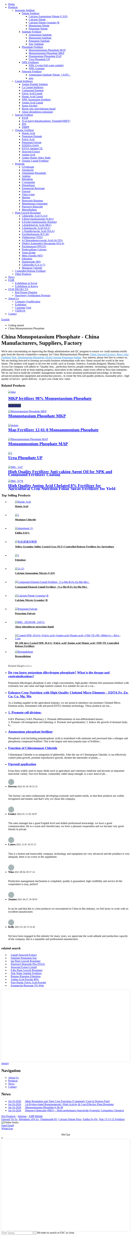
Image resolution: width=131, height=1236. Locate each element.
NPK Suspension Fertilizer (36, 99)
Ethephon (27, 258)
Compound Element (32, 90)
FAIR (11, 280)
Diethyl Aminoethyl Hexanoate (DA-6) (43, 243)
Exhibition (20, 304)
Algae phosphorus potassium (37, 111)
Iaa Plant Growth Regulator (25, 961)
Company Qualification (27, 301)
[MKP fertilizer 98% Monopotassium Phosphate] (12, 392)
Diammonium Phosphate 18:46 (34, 357)
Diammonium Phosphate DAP (45, 56)
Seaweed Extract (31, 151)
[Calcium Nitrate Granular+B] (31, 595)
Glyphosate (28, 166)
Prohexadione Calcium (34, 249)
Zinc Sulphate (36, 44)
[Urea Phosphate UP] (10, 453)
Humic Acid (28, 133)
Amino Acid (28, 154)
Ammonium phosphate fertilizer (30, 731)
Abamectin (28, 169)
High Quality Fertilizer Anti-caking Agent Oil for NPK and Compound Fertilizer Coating (60, 473)
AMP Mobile (35, 1116)
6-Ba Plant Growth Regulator (26, 970)
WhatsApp (7, 1128)
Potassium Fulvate (31, 142)
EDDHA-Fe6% (30, 145)
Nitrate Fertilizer (30, 13)
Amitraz (26, 176)
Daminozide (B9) (31, 261)
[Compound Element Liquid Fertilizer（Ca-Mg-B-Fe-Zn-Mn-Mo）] (52, 582)
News (11, 277)
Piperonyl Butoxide (32, 206)
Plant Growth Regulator (28, 212)
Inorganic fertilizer (25, 10)
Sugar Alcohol (29, 105)
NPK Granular (37, 68)
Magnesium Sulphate (40, 37)
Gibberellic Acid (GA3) (34, 215)
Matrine (26, 197)
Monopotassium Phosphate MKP (46, 53)
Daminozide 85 (48, 1119)
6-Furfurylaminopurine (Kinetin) (39, 222)
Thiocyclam (28, 194)
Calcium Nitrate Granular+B (44, 22)
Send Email (7, 1125)
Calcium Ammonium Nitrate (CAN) (48, 16)
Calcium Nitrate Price (70, 1119)
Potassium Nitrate (38, 28)
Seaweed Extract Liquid (24, 967)
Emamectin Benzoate (33, 188)
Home (11, 4)
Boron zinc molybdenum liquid (38, 108)
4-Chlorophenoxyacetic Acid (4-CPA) (42, 240)
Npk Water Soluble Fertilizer (26, 973)
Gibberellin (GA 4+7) (33, 264)
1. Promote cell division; (25, 712)
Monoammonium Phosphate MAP (47, 50)
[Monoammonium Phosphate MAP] (28, 439)
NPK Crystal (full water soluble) (46, 65)
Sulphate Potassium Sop (24, 957)
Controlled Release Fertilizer (30, 270)
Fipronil (26, 191)
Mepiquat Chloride (32, 267)
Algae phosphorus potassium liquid (34, 626)
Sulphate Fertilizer (31, 31)
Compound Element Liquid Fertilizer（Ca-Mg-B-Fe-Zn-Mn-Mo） (51, 587)
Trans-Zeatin (28, 252)
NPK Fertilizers (30, 62)
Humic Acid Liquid (32, 96)
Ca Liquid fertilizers (32, 87)
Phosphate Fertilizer (32, 47)
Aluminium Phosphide (34, 173)
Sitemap (22, 1116)
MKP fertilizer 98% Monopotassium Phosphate (50, 398)
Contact (12, 313)
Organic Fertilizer (24, 130)
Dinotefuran (28, 185)
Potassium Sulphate (39, 40)
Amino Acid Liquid (32, 102)
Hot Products (8, 1116)
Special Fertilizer (24, 114)
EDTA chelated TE (32, 148)
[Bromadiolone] (24, 651)
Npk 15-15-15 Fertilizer (111, 1119)
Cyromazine (28, 182)
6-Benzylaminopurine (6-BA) (38, 218)
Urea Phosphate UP (39, 59)
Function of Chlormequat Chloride (32, 748)
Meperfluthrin (29, 209)
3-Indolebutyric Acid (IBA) (36, 225)
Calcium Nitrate (37, 19)
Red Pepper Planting (26, 292)
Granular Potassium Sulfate (66, 357)
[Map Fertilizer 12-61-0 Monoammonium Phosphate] (13, 425)
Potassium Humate (32, 136)
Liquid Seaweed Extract (24, 954)
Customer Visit (23, 307)
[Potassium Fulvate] (26, 608)
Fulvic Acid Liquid (32, 93)
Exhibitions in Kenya (26, 286)
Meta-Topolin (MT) (32, 255)
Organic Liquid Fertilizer (35, 160)
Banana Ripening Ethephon (26, 976)
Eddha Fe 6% (90, 1119)
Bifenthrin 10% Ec (29, 1119)
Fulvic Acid (28, 139)
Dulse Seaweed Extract (102, 354)
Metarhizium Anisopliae (35, 203)
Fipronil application (22, 764)
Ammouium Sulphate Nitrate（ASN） (50, 74)
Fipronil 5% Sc (9, 1119)
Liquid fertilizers (24, 81)
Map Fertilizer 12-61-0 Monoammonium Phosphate (53, 430)
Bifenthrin (27, 179)
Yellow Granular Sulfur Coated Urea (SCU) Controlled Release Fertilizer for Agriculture (64, 546)
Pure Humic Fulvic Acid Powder (28, 982)
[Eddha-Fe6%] (24, 528)
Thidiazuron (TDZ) (32, 237)
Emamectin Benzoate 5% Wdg (27, 985)
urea (31, 78)
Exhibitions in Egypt (26, 283)
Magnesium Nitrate (39, 25)
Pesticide (20, 163)
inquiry (5, 1063)
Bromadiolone (23, 656)
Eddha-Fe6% (22, 532)
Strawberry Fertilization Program (32, 295)
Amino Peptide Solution (35, 84)
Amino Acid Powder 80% (25, 979)
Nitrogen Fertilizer (32, 71)
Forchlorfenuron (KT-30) (35, 234)
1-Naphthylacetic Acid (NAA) (38, 231)
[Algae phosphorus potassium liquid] (30, 622)
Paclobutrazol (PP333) (34, 246)
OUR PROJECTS (18, 289)
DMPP (25, 127)
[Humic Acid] (23, 501)
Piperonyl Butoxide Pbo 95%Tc (28, 964)
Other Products (23, 274)
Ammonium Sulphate (40, 34)
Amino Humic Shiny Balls (36, 157)
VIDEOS (20, 310)
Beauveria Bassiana (32, 200)
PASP (25, 117)
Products (13, 7)
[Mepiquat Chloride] (17, 515)
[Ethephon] (17, 555)
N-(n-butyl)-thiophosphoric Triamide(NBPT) (46, 121)
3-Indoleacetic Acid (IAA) (36, 228)
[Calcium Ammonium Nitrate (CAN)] (19, 568)
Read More (15, 405)
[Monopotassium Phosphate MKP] (27, 411)
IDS (24, 124)
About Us (13, 298)
